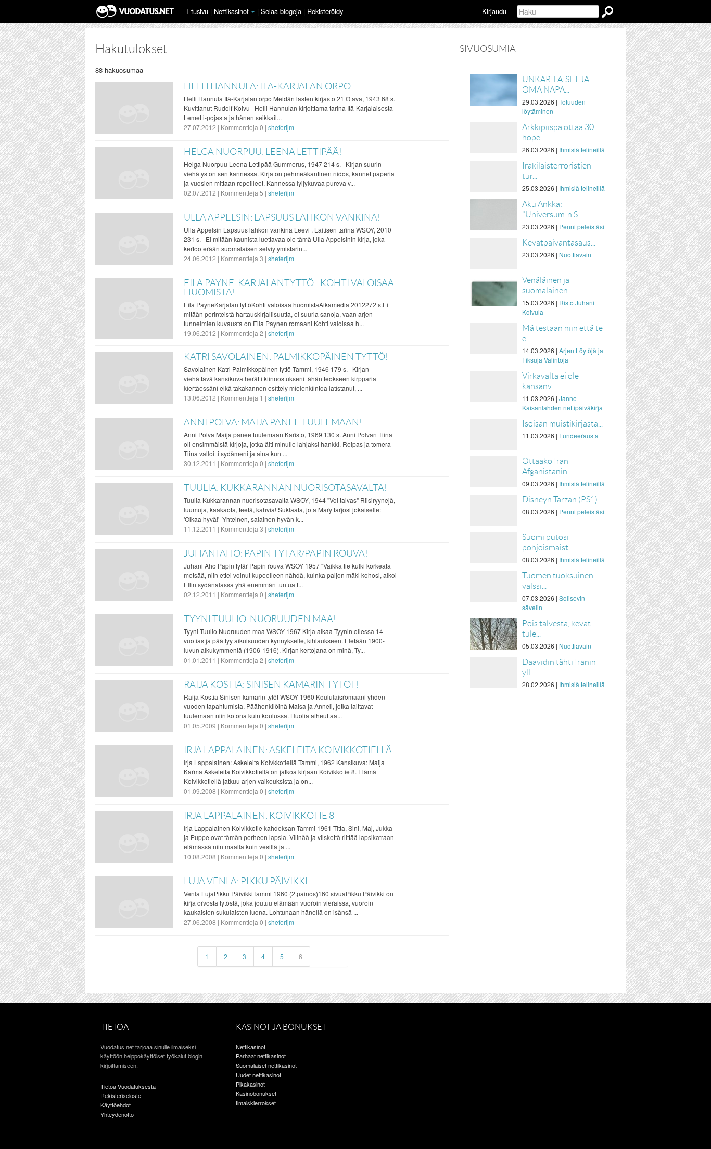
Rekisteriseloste (120, 1095)
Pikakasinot (250, 1084)
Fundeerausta (579, 435)
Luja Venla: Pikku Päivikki (246, 881)
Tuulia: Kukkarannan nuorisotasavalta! (285, 488)
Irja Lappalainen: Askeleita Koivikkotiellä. (289, 750)
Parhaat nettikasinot (261, 1056)
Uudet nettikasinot (258, 1074)
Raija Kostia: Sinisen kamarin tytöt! (271, 684)
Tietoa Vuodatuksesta (128, 1086)
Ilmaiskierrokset (256, 1103)
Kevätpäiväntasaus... (558, 242)
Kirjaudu (494, 11)
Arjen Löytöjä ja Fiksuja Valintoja (562, 355)
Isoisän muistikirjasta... (562, 423)
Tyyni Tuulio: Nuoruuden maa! (260, 619)
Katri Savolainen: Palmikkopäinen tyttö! (286, 357)
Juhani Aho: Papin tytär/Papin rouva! (276, 553)
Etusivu (197, 11)
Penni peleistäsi (581, 226)
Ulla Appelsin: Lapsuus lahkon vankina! (282, 217)
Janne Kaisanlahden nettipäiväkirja (562, 403)
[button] (253, 12)
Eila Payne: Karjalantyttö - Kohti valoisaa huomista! (289, 288)
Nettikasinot (231, 11)
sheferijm (281, 127)
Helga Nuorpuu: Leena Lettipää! (263, 152)
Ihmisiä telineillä (582, 149)
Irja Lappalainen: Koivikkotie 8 (259, 815)
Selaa (281, 11)
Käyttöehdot (115, 1105)
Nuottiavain (575, 254)
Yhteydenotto (117, 1114)
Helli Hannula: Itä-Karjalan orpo (267, 86)
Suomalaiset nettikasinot (266, 1065)
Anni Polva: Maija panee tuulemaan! (273, 422)
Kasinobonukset (256, 1093)
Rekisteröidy (325, 11)
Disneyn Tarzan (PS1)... (562, 499)
